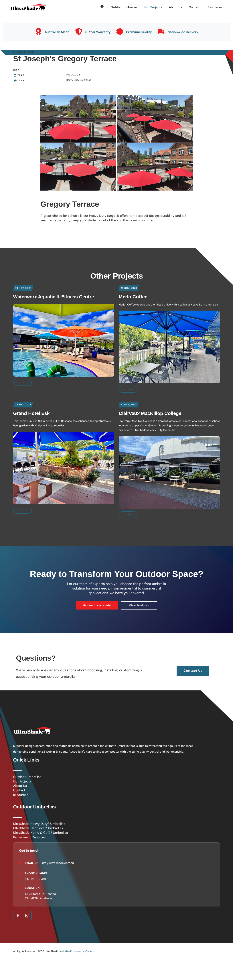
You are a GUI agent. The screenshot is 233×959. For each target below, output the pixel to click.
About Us (175, 7)
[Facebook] (17, 915)
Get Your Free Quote (97, 603)
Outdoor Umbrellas (124, 7)
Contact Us (192, 668)
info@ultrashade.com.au (58, 863)
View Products (139, 604)
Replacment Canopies (29, 837)
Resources (215, 7)
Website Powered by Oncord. (77, 951)
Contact (195, 7)
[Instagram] (27, 915)
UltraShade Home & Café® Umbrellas (40, 833)
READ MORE (22, 382)
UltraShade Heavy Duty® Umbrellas (39, 824)
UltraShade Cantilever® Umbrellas (38, 828)
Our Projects (153, 7)
